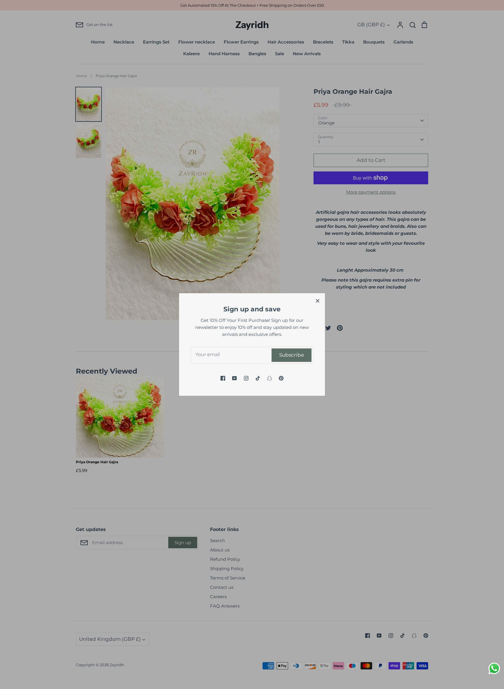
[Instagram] (246, 378)
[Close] (317, 300)
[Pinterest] (281, 378)
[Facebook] (223, 378)
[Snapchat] (269, 378)
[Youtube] (234, 378)
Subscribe (291, 355)
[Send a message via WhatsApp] (494, 668)
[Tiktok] (258, 378)
